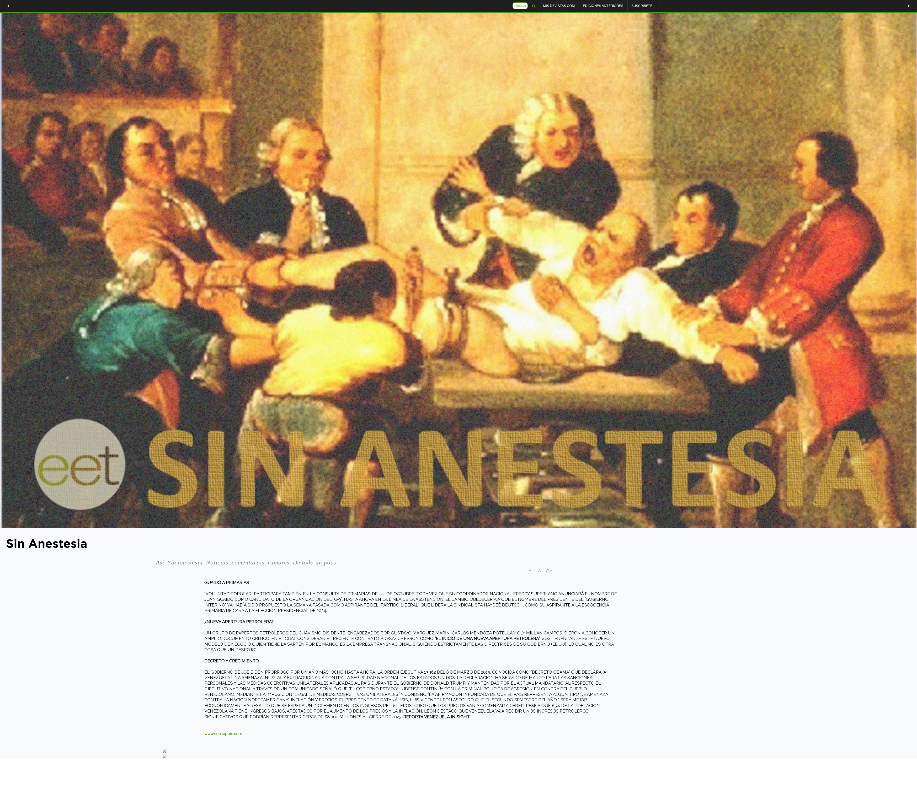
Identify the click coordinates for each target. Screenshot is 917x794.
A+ (549, 570)
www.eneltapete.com (223, 733)
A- (531, 571)
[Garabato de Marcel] (909, 6)
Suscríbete (641, 6)
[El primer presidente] (8, 6)
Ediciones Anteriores (603, 6)
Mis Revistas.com (559, 6)
